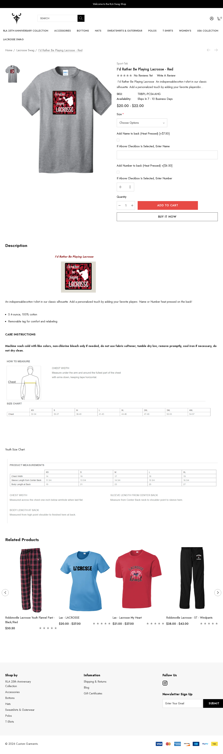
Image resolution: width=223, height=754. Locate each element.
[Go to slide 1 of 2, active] (108, 644)
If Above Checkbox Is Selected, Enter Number (144, 178)
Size (120, 114)
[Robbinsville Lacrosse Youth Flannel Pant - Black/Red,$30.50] (31, 580)
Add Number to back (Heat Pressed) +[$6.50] (144, 166)
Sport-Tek (122, 64)
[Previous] (209, 50)
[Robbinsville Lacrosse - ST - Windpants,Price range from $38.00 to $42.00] (192, 580)
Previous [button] (5, 592)
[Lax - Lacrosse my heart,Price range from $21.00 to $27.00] (138, 580)
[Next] (215, 50)
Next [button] (217, 592)
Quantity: (122, 197)
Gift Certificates (93, 693)
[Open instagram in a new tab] (165, 683)
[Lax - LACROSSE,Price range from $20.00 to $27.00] (85, 580)
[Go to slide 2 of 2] (114, 644)
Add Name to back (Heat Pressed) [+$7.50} (143, 134)
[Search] (81, 18)
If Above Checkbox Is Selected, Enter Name (143, 146)
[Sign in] (211, 18)
